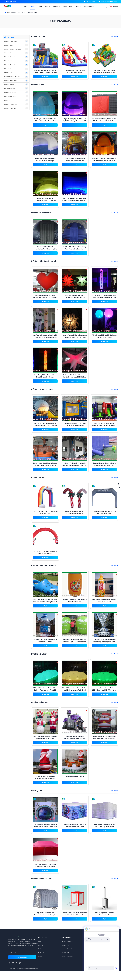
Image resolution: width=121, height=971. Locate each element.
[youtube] (13, 963)
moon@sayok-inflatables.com (109, 1)
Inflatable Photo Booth (67, 941)
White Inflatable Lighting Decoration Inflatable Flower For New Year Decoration (75, 337)
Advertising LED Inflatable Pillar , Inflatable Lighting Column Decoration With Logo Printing (45, 377)
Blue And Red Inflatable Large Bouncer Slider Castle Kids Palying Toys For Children (104, 425)
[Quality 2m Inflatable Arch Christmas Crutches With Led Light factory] (74, 496)
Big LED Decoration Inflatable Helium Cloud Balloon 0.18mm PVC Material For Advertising (74, 690)
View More (114, 36)
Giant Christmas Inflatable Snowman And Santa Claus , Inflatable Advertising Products (45, 738)
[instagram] (20, 963)
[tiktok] (16, 963)
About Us (47, 6)
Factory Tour (56, 6)
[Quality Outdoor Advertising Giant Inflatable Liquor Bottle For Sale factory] (104, 584)
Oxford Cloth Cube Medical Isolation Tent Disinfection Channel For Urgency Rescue (75, 915)
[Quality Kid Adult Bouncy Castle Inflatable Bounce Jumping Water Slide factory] (104, 448)
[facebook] (9, 963)
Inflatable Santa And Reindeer (75, 776)
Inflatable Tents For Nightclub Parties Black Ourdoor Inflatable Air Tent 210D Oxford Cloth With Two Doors (104, 121)
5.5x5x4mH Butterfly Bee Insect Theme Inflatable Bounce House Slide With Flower (104, 72)
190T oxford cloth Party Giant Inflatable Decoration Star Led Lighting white (75, 297)
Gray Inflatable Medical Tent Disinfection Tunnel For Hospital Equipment (45, 915)
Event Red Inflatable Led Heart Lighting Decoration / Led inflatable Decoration (45, 297)
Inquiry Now (45, 76)
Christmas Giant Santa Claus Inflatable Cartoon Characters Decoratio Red (45, 778)
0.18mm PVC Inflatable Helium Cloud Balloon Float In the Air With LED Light (45, 690)
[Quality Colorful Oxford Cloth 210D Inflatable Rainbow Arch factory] (45, 496)
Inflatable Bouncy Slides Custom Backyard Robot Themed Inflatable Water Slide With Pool (45, 72)
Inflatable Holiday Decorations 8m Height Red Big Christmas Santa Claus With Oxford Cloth (104, 738)
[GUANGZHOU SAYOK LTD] (8, 6)
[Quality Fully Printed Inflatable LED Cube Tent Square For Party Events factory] (74, 809)
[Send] (116, 968)
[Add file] (86, 968)
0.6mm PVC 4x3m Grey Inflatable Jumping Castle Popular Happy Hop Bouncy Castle (75, 465)
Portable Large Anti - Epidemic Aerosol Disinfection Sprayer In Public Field (104, 915)
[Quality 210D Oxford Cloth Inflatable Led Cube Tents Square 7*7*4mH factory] (104, 809)
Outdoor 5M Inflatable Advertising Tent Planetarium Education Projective (74, 249)
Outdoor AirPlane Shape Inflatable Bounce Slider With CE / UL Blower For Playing (45, 425)
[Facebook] (119, 484)
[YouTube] (119, 487)
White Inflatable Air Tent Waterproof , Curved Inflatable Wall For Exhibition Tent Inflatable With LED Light (74, 200)
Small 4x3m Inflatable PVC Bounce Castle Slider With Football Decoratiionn (74, 425)
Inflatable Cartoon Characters (69, 949)
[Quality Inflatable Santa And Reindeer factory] (74, 761)
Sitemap (40, 956)
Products (32, 6)
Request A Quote (89, 6)
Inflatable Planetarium (67, 956)
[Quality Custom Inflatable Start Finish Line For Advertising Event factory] (104, 496)
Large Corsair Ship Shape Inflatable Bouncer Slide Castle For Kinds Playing (45, 465)
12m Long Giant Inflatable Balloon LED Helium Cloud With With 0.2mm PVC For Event (104, 690)
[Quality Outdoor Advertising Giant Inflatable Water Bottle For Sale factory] (45, 624)
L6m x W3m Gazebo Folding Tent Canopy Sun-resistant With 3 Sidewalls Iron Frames (45, 866)
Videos (40, 6)
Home (25, 6)
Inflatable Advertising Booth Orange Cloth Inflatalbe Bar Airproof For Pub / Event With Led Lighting (104, 161)
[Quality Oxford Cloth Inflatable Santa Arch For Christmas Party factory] (45, 536)
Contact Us (78, 6)
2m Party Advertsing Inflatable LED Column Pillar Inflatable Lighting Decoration (45, 337)
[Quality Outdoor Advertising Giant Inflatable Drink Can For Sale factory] (74, 584)
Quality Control (67, 6)
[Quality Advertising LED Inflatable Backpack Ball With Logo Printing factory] (104, 320)
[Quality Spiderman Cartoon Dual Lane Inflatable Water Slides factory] (74, 55)
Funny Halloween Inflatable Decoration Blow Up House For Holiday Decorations (74, 738)
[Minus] (117, 929)
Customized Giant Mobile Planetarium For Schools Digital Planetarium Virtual (45, 249)
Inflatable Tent (65, 952)
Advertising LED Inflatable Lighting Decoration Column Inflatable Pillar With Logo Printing (104, 297)
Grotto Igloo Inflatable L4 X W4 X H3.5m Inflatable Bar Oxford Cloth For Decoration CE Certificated (45, 121)
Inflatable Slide (65, 945)
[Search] (106, 6)
